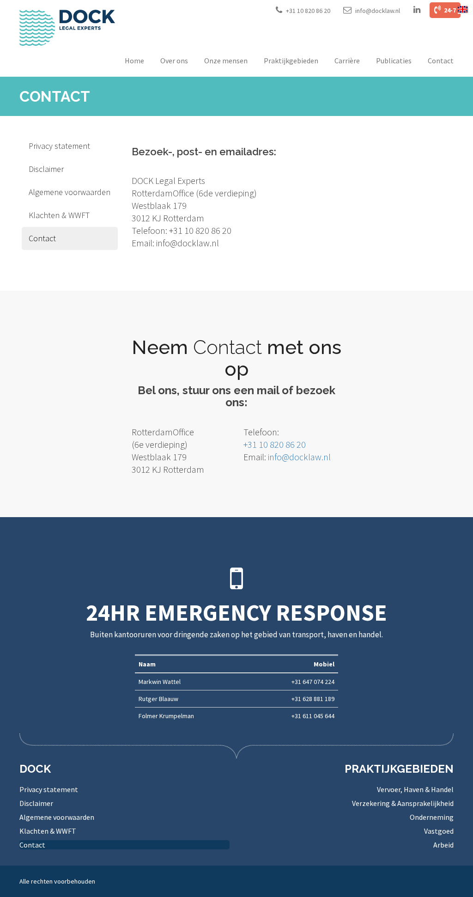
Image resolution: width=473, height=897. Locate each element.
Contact (441, 60)
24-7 (449, 10)
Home (134, 60)
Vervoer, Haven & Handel (415, 789)
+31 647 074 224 (312, 681)
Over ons (174, 60)
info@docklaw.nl (377, 10)
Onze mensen (226, 60)
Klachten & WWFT (59, 215)
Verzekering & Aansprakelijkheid (403, 803)
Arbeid (443, 844)
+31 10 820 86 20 (308, 10)
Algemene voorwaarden (69, 192)
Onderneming (432, 817)
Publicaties (394, 60)
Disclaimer (46, 169)
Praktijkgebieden (291, 60)
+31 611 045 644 (312, 716)
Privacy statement (59, 145)
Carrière (347, 60)
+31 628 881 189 (312, 699)
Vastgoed (439, 831)
